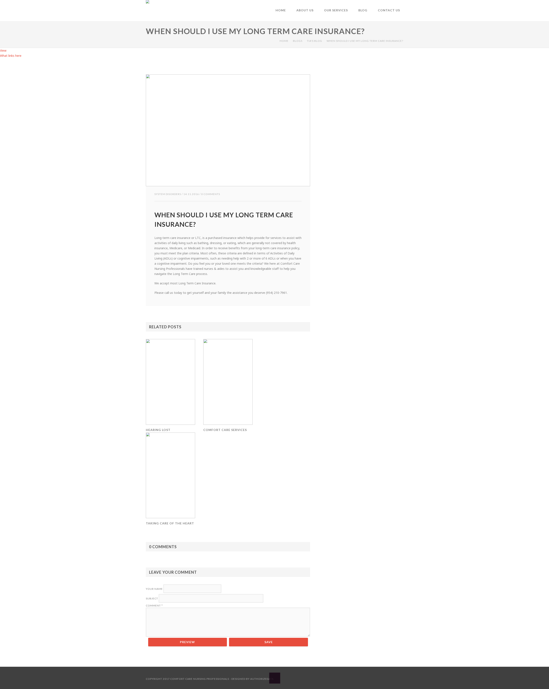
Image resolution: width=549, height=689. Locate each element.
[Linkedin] (373, 678)
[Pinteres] (387, 678)
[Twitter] (400, 678)
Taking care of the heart (170, 523)
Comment (154, 605)
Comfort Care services (225, 430)
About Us (305, 10)
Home (281, 10)
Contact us (389, 10)
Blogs (297, 40)
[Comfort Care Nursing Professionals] (148, 10)
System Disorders (167, 194)
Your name (154, 588)
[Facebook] (359, 678)
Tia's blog (314, 40)
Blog (362, 10)
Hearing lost (158, 430)
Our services (336, 10)
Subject (152, 598)
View (3, 50)
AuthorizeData (262, 678)
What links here (10, 56)
